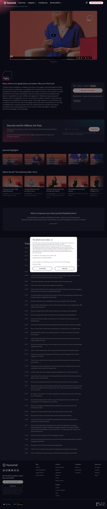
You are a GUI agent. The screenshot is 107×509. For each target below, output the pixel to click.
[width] (10, 3)
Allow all (64, 268)
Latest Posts (21, 3)
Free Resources (43, 3)
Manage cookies (37, 264)
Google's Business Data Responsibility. (42, 257)
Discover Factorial (96, 3)
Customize (42, 268)
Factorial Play (56, 3)
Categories (31, 3)
